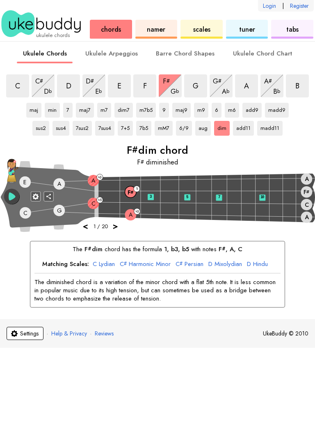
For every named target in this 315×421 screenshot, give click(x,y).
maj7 (86, 108)
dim (223, 126)
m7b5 (146, 108)
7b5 (145, 126)
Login (269, 6)
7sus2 (82, 126)
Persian (189, 264)
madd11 (269, 126)
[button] (12, 196)
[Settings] (36, 196)
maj (35, 108)
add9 (252, 108)
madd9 (276, 108)
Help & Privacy (69, 333)
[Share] (49, 196)
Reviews (104, 333)
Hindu (257, 264)
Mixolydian (225, 264)
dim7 (124, 108)
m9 (202, 108)
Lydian (104, 264)
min (54, 108)
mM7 (164, 126)
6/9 (185, 126)
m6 (233, 108)
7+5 (127, 126)
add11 (243, 126)
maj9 (182, 108)
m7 (105, 108)
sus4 (62, 126)
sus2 (42, 126)
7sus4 (105, 126)
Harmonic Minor (145, 264)
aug (205, 126)
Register (299, 6)
